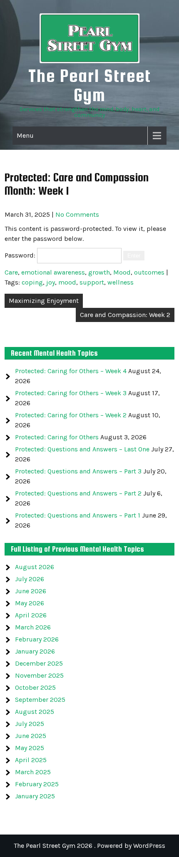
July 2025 (29, 724)
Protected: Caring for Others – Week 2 (71, 415)
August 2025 (34, 712)
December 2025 (39, 663)
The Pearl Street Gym (89, 85)
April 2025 (31, 760)
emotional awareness (53, 272)
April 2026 (31, 615)
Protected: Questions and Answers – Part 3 (78, 471)
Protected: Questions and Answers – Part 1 (77, 515)
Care (11, 272)
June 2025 (30, 736)
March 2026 (33, 627)
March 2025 (33, 772)
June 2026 (30, 591)
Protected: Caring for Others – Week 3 (71, 393)
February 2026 (37, 639)
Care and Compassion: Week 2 (125, 315)
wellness (120, 282)
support (92, 282)
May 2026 (29, 603)
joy (50, 282)
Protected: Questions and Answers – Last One (82, 449)
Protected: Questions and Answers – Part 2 (78, 493)
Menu (25, 135)
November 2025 (39, 675)
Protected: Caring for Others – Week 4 (71, 371)
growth (99, 272)
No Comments (77, 214)
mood (67, 282)
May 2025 (29, 748)
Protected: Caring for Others (57, 437)
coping (32, 282)
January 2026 (35, 651)
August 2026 (34, 567)
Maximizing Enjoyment (44, 301)
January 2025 (35, 796)
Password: (21, 255)
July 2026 (29, 579)
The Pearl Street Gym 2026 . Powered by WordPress (89, 846)
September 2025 (40, 699)
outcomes (149, 272)
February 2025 (37, 784)
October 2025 (35, 687)
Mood (122, 272)
